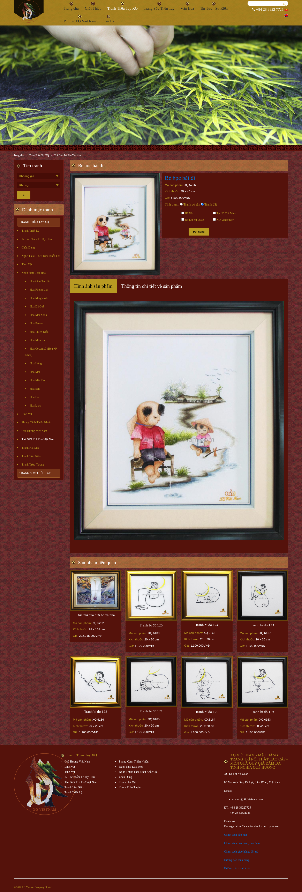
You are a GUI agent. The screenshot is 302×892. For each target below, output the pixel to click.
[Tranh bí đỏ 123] (262, 595)
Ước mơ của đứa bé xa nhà (95, 615)
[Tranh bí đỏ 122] (95, 682)
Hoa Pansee (36, 323)
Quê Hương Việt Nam (34, 430)
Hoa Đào (35, 397)
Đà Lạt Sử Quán (194, 219)
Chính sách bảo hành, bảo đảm (242, 843)
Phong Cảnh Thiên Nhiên (36, 422)
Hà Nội (188, 213)
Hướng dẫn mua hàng (236, 860)
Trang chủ (71, 8)
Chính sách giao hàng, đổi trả (241, 851)
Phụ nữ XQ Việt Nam (80, 21)
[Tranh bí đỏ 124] (207, 595)
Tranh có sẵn (191, 204)
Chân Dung (28, 247)
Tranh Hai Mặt (30, 447)
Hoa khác (35, 405)
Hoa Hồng (36, 363)
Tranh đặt (210, 204)
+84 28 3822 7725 (269, 9)
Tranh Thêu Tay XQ (122, 8)
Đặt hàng (199, 231)
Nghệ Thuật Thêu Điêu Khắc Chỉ (41, 256)
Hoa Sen (35, 388)
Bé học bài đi (180, 178)
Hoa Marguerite (39, 298)
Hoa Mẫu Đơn (38, 380)
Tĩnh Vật (27, 264)
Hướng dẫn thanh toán (237, 868)
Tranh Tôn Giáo (31, 456)
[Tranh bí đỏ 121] (151, 681)
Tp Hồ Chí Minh (226, 213)
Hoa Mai (35, 371)
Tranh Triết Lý (30, 230)
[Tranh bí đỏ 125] (151, 595)
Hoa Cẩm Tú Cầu (40, 281)
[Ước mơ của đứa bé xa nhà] (95, 590)
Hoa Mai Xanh (38, 315)
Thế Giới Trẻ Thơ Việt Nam (67, 155)
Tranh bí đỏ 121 (151, 711)
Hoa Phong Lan (39, 289)
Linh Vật (27, 414)
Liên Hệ (108, 21)
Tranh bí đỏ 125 (151, 625)
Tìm (23, 195)
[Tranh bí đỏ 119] (262, 682)
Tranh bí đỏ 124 (206, 625)
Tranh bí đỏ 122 (95, 712)
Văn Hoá (187, 8)
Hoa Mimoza (37, 340)
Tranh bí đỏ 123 (262, 625)
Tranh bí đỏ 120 (206, 712)
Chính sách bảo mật (235, 834)
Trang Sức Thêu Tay (159, 8)
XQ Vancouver (225, 219)
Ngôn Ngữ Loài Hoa (34, 272)
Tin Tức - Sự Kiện (214, 8)
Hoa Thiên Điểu (39, 331)
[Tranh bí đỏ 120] (207, 682)
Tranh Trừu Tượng (33, 464)
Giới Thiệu (93, 8)
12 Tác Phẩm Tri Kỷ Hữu (37, 239)
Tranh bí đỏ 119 (262, 712)
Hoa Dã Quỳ (37, 306)
